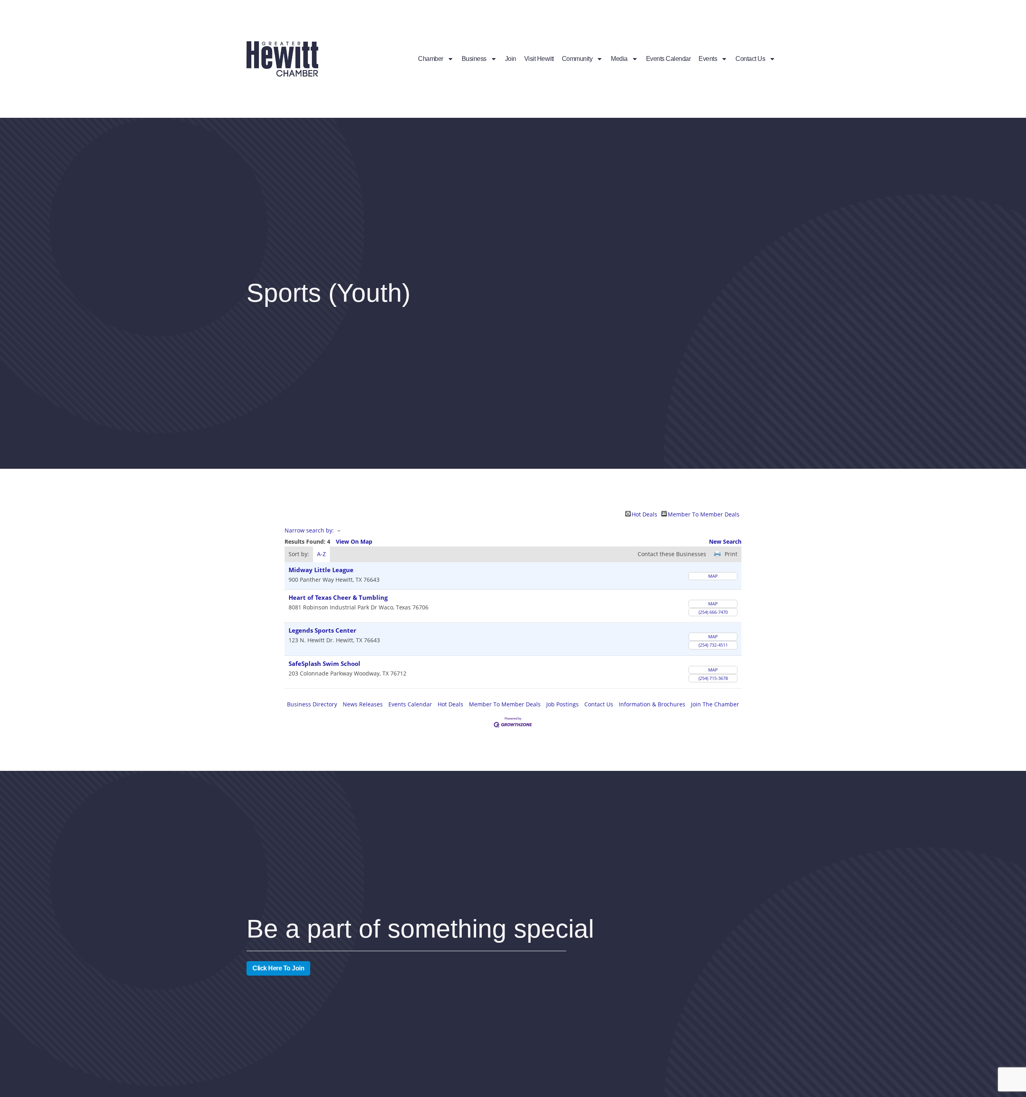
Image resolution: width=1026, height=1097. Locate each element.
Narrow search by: (309, 530)
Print (731, 554)
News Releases (363, 704)
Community (577, 58)
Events (708, 58)
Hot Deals (644, 513)
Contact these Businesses (672, 554)
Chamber (430, 58)
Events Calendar (668, 58)
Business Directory (312, 704)
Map (713, 576)
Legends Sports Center (322, 630)
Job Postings (562, 704)
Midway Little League (321, 570)
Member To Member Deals (703, 513)
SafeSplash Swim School (324, 663)
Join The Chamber (715, 704)
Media (619, 58)
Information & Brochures (652, 704)
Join (510, 58)
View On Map (354, 541)
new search (725, 541)
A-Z (321, 554)
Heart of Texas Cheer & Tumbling (338, 597)
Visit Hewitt (539, 58)
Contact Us (750, 58)
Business (474, 58)
